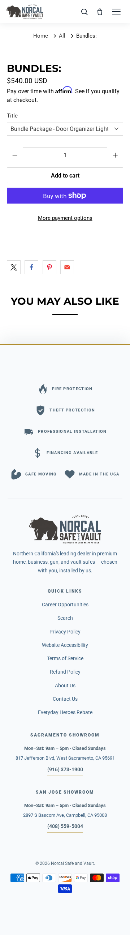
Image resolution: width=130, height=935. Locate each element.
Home (40, 36)
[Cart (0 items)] (100, 12)
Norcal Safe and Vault (72, 863)
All (62, 36)
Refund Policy (65, 672)
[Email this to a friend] (67, 267)
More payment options (65, 218)
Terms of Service (65, 658)
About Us (65, 685)
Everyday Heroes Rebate (65, 712)
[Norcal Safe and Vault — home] (24, 11)
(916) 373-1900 (65, 769)
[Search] (84, 12)
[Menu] (116, 12)
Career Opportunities (65, 604)
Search (65, 618)
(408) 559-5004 (65, 826)
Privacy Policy (65, 632)
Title (12, 115)
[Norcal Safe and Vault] (65, 529)
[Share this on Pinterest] (49, 267)
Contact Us (65, 699)
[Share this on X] (14, 267)
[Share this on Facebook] (31, 267)
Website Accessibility (65, 645)
